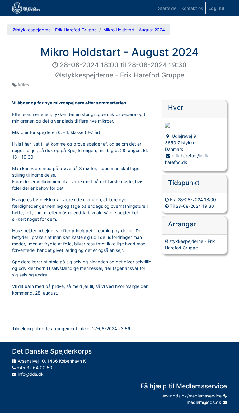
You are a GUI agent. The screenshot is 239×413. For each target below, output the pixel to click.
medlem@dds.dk (205, 402)
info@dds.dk (30, 374)
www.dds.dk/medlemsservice (192, 395)
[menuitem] (167, 8)
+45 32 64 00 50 (34, 367)
